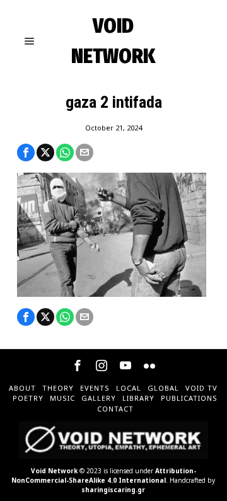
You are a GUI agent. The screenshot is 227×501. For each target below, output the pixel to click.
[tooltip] (26, 152)
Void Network (54, 470)
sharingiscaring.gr (113, 489)
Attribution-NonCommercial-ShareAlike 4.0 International (103, 475)
